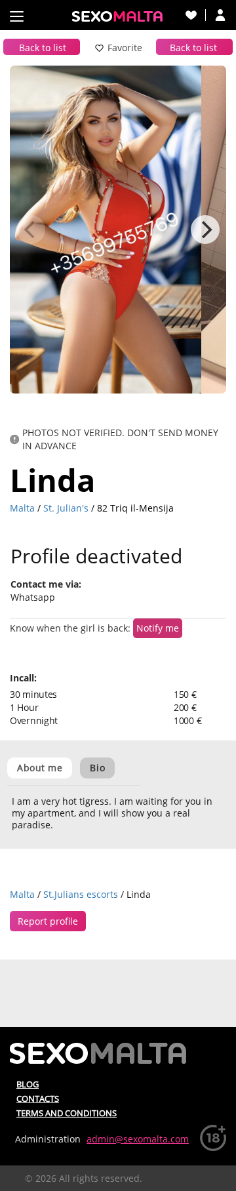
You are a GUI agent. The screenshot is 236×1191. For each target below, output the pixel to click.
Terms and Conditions (66, 1113)
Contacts (37, 1098)
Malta (22, 508)
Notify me (157, 628)
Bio (97, 767)
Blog (27, 1084)
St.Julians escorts (80, 894)
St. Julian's (65, 508)
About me (39, 767)
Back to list (42, 47)
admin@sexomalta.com (138, 1139)
